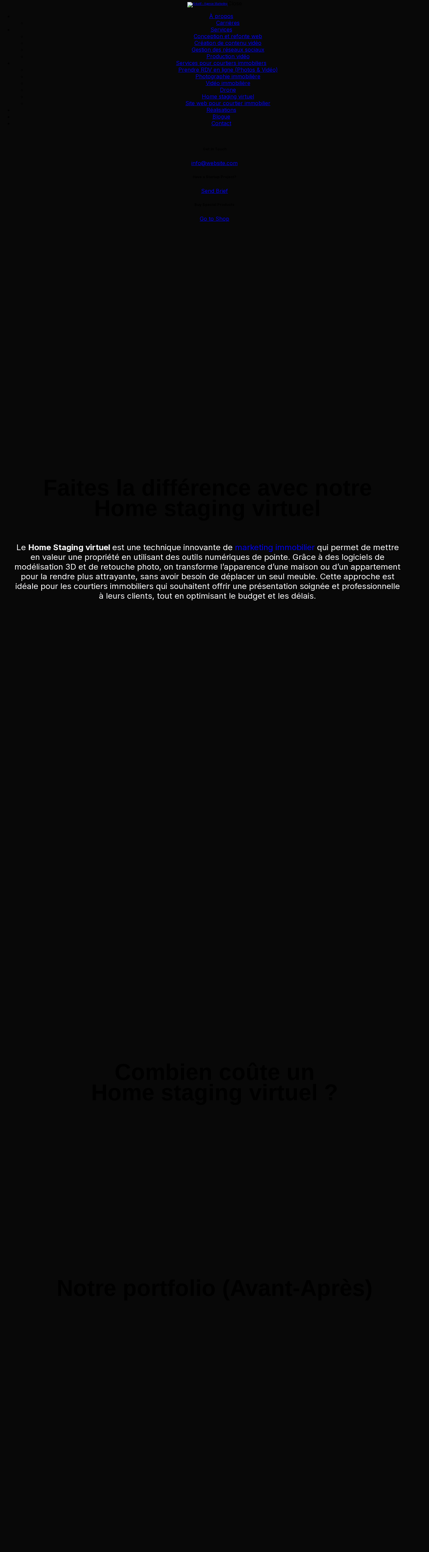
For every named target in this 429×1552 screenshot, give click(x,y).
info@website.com (214, 163)
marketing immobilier (275, 547)
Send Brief (214, 191)
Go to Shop (214, 218)
